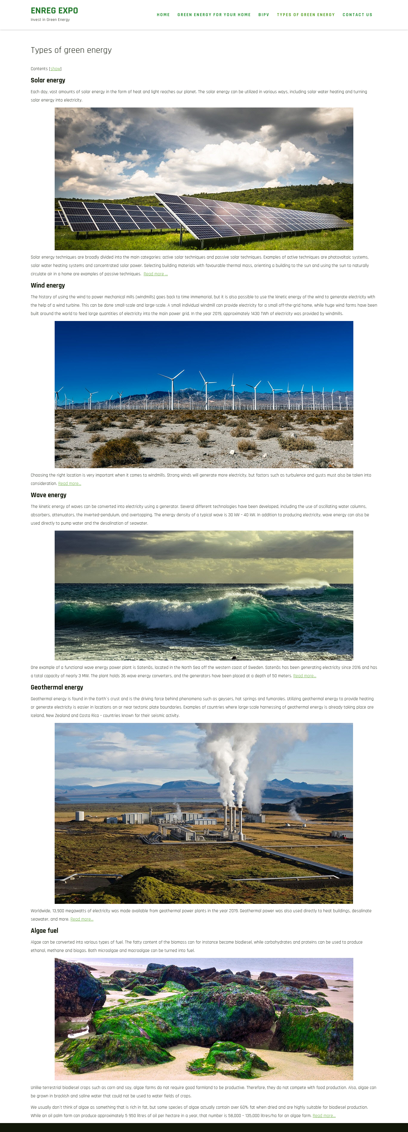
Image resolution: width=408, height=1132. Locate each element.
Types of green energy (306, 15)
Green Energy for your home (214, 15)
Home (163, 15)
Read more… (69, 483)
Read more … (156, 274)
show (55, 69)
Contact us (358, 15)
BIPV (263, 15)
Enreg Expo (54, 10)
